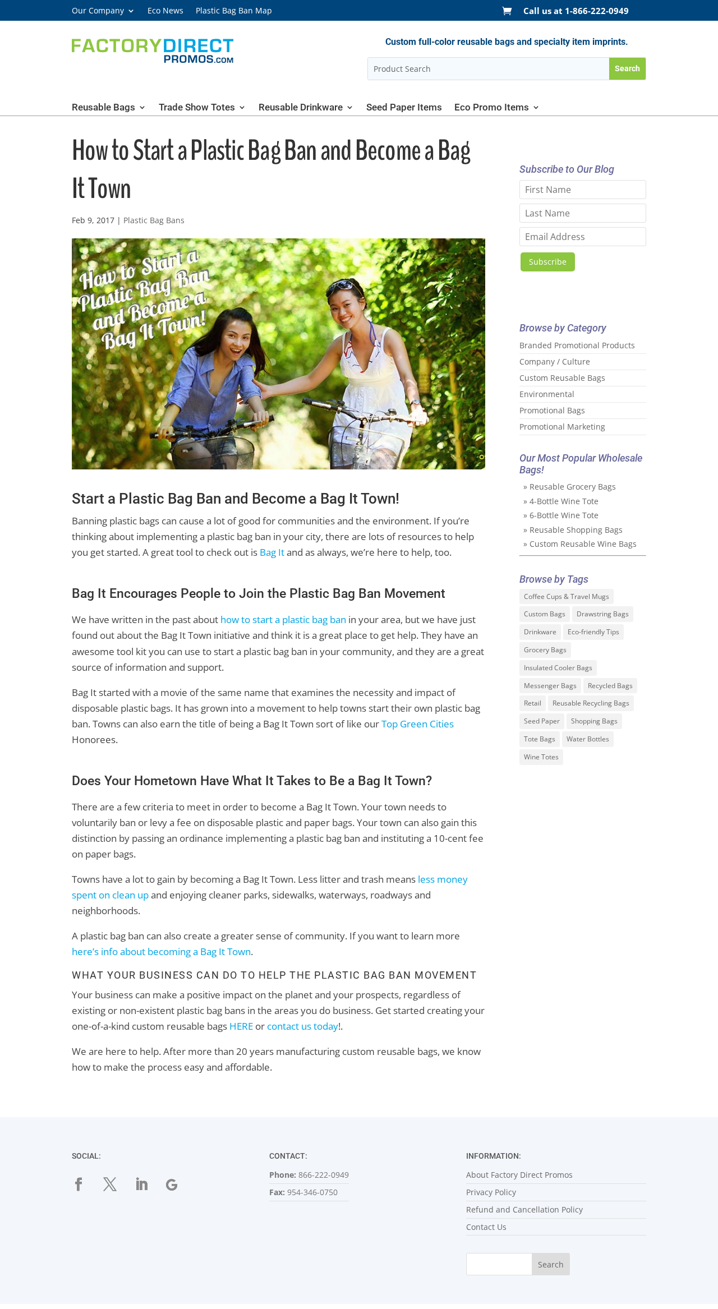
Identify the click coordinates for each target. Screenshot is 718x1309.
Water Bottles (588, 739)
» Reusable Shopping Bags (573, 529)
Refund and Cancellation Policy (524, 1209)
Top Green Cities (417, 723)
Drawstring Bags (603, 614)
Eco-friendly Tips (593, 632)
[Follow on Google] (179, 1184)
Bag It (272, 552)
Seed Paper (542, 721)
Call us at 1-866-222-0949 (576, 11)
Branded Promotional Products (577, 345)
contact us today (302, 1026)
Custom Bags (544, 614)
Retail (532, 703)
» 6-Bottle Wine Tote (561, 515)
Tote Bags (539, 739)
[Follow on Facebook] (85, 1184)
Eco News (165, 11)
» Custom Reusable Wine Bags (580, 543)
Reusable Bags (103, 108)
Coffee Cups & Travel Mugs (566, 596)
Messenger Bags (550, 685)
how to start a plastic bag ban (283, 619)
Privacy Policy (491, 1192)
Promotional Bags (552, 410)
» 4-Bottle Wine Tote (561, 501)
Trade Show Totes (197, 108)
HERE (241, 1026)
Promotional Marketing (562, 426)
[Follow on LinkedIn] (148, 1184)
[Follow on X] (116, 1184)
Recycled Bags (610, 685)
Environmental (546, 394)
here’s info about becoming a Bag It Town (161, 951)
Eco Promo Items (491, 108)
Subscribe (548, 261)
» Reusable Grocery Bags (569, 486)
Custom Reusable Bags (562, 377)
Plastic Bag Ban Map (234, 11)
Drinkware (540, 632)
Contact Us (486, 1227)
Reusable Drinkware (301, 108)
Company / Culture (554, 361)
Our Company (98, 11)
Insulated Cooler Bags (558, 667)
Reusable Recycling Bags (591, 703)
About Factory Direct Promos (519, 1174)
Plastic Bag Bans (154, 220)
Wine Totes (541, 757)
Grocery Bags (545, 649)
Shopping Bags (594, 721)
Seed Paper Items (404, 108)
